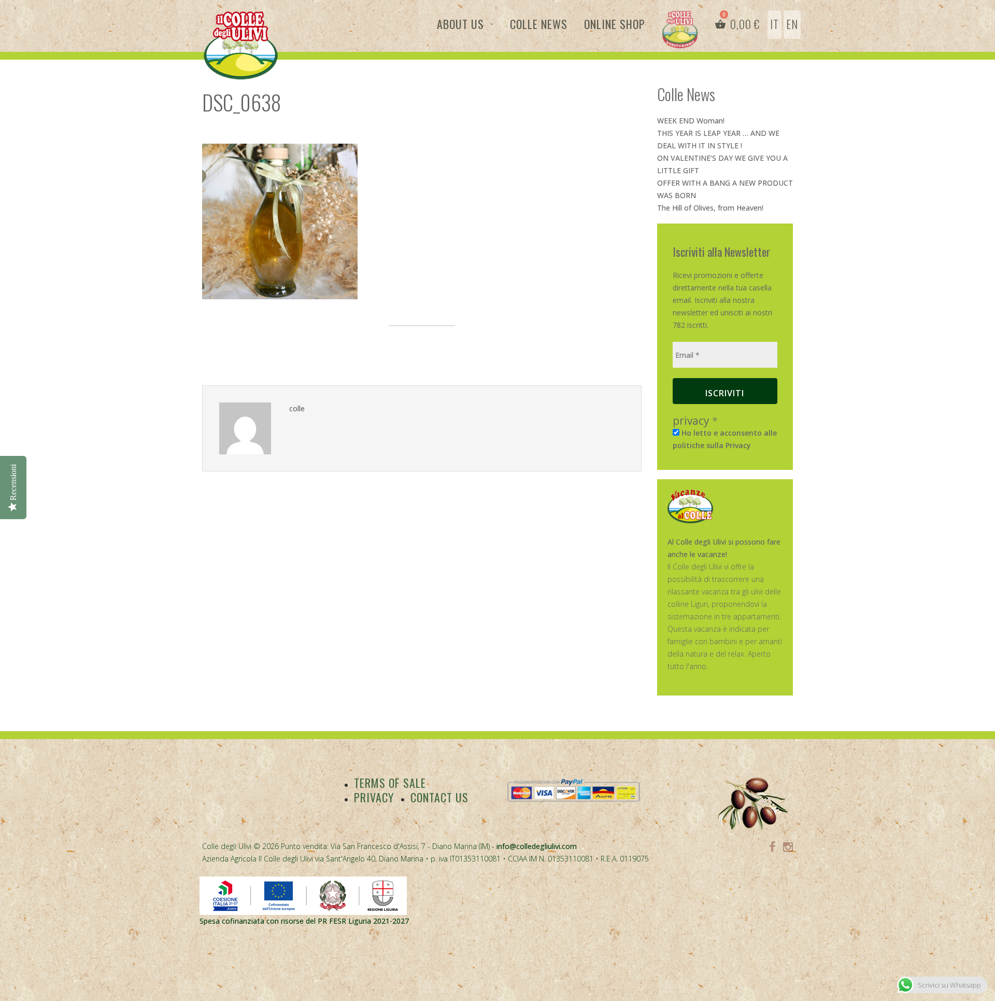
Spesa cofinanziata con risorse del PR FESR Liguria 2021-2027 (304, 921)
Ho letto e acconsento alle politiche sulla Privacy (725, 439)
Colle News (538, 24)
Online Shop (614, 24)
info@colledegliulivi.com (536, 846)
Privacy (374, 797)
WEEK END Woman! (690, 121)
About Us (460, 24)
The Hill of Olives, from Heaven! (710, 208)
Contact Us (439, 797)
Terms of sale (390, 782)
